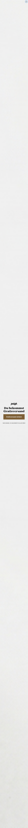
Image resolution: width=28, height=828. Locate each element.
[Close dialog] (26, 2)
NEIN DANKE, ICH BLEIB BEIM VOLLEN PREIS (14, 423)
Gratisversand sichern (14, 417)
